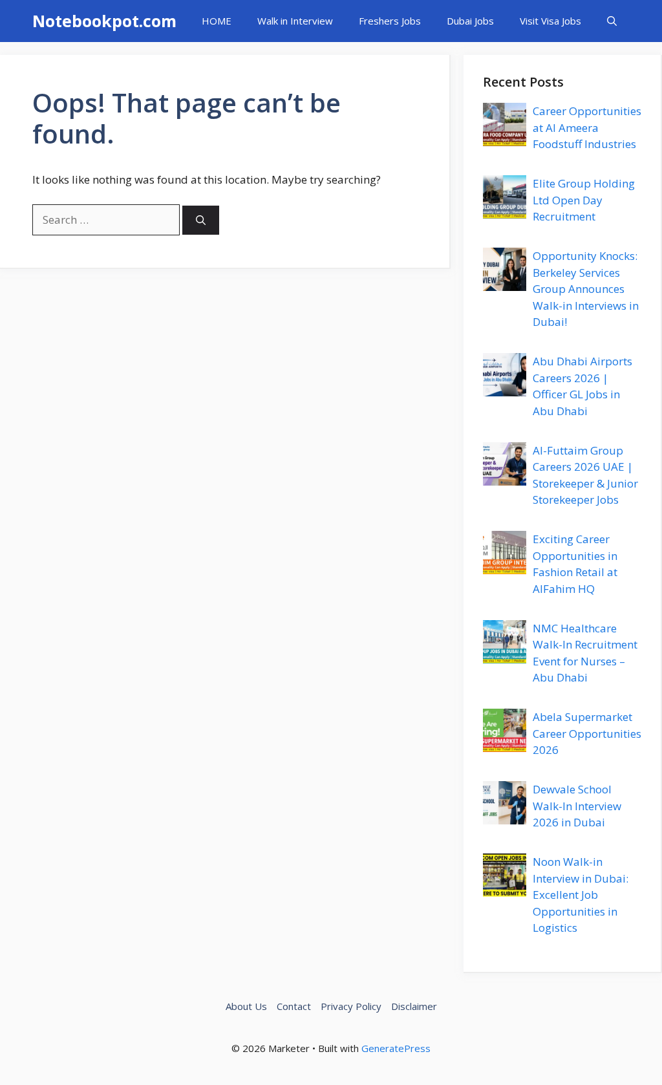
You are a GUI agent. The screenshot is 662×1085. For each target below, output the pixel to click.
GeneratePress (396, 1048)
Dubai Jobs (470, 20)
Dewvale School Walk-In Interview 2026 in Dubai (577, 806)
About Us (246, 1006)
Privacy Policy (351, 1006)
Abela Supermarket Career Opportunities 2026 (587, 733)
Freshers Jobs (390, 20)
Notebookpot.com (104, 21)
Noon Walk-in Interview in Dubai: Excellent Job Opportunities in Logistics (580, 894)
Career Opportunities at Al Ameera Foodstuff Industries (587, 127)
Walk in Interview (295, 20)
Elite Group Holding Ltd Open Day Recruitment (584, 200)
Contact (294, 1006)
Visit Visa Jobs (550, 20)
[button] (612, 21)
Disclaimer (414, 1006)
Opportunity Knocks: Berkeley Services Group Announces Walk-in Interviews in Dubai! (586, 288)
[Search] (200, 220)
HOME (216, 20)
